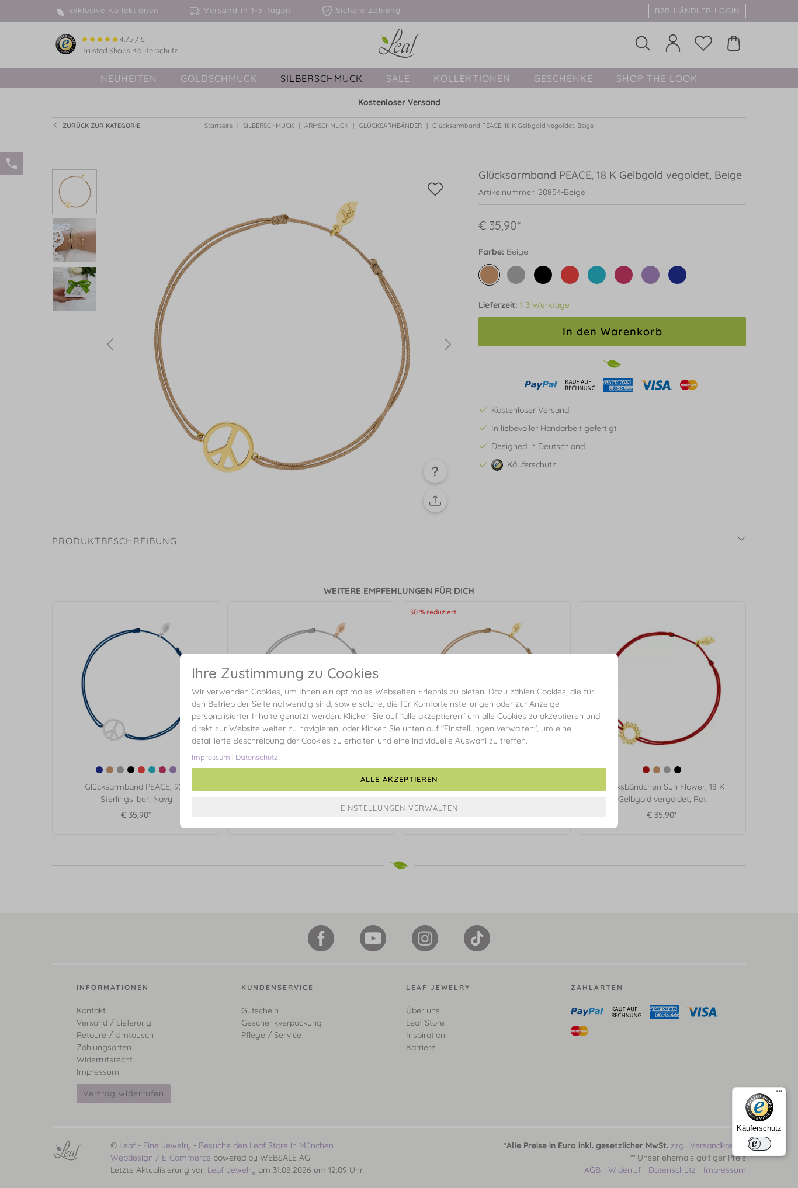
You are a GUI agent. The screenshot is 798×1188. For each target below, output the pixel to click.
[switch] (759, 1144)
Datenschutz (256, 757)
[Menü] (779, 1094)
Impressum (211, 757)
